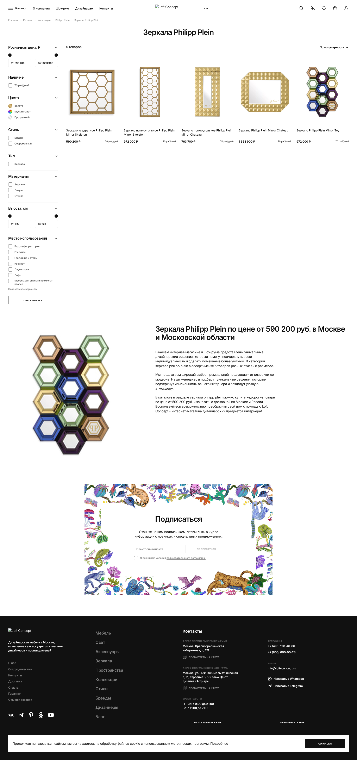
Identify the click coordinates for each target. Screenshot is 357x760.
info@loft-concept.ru (282, 668)
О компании (41, 8)
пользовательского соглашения (186, 557)
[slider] (10, 55)
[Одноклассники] (41, 715)
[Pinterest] (31, 715)
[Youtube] (51, 715)
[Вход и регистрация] (346, 8)
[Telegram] (21, 715)
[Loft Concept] (178, 8)
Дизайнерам (84, 8)
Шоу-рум (62, 8)
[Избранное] (323, 8)
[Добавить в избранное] (114, 64)
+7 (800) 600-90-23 (282, 652)
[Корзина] (335, 8)
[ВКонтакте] (11, 715)
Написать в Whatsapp (289, 678)
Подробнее (219, 743)
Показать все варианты (22, 289)
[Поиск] (301, 8)
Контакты (106, 8)
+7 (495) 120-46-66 (281, 646)
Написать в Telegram (288, 686)
